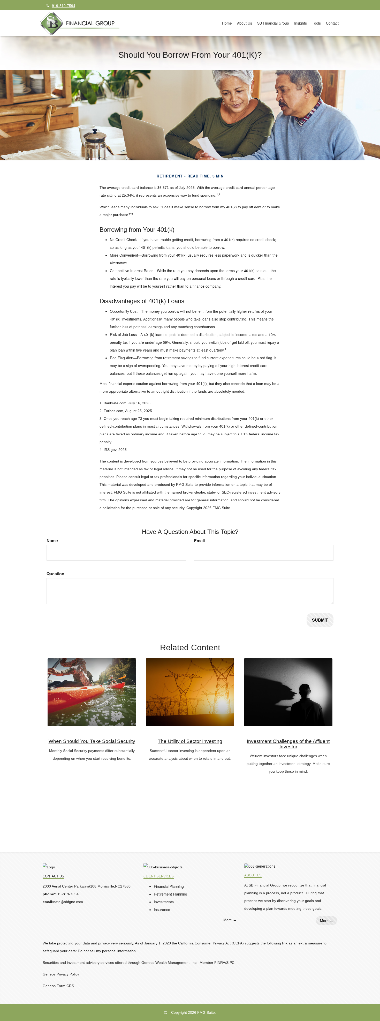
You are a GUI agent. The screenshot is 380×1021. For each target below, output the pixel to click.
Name (52, 540)
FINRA (219, 962)
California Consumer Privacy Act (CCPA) (211, 943)
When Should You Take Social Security (92, 741)
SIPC (230, 962)
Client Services (158, 876)
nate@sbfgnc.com (68, 902)
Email (199, 540)
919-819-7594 (63, 6)
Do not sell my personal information (107, 951)
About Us (253, 875)
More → (230, 920)
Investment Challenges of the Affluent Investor (288, 744)
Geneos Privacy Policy (61, 974)
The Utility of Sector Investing (190, 741)
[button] (244, 23)
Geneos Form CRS (58, 986)
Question (55, 574)
